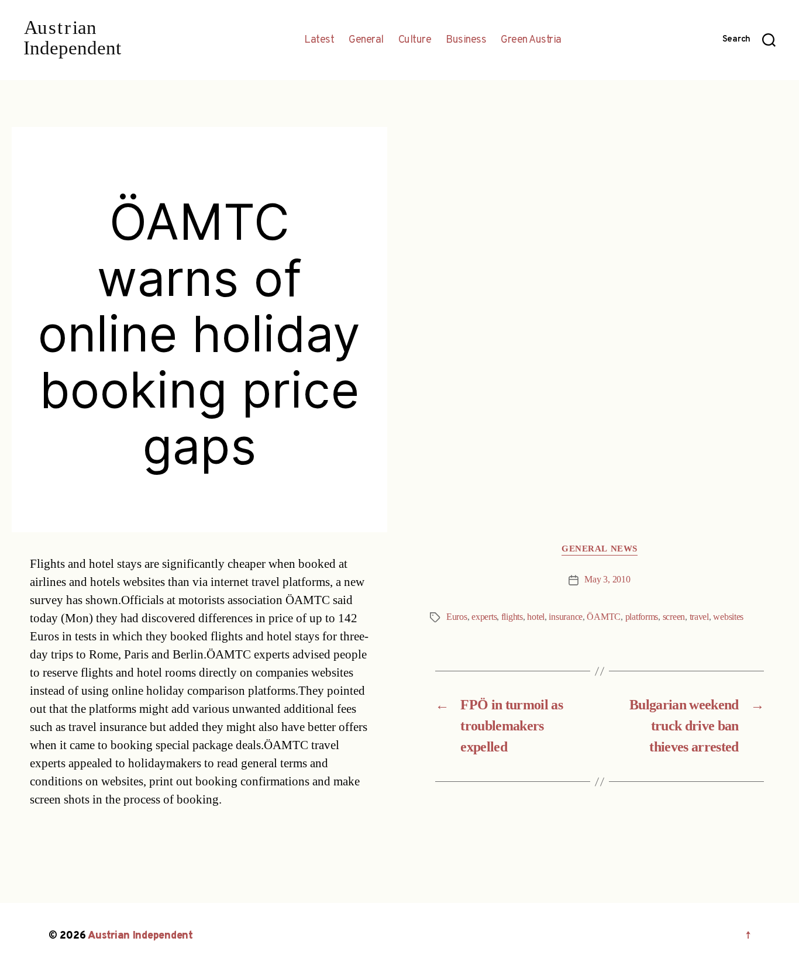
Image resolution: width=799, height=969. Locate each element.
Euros (456, 617)
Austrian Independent (140, 936)
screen (674, 617)
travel (699, 617)
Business (466, 40)
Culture (415, 40)
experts (484, 617)
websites (728, 617)
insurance (566, 617)
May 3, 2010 (607, 579)
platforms (642, 617)
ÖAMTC (604, 617)
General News (600, 549)
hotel (536, 617)
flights (512, 617)
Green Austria (531, 40)
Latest (319, 40)
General (366, 40)
